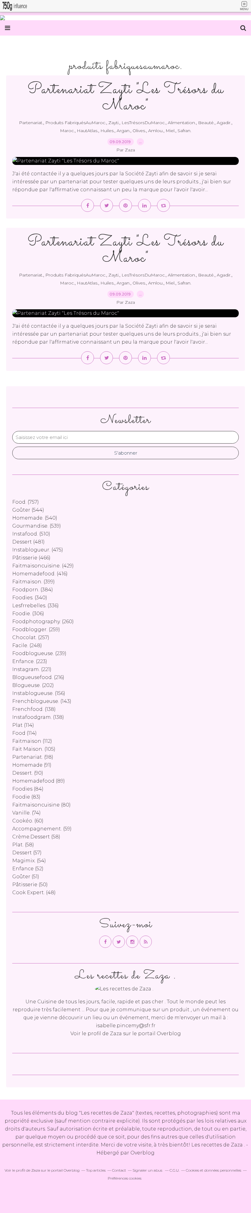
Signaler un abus (148, 1170)
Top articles (96, 1170)
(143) (41, 701)
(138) (34, 709)
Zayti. (113, 122)
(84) (27, 789)
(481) (28, 542)
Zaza (116, 1033)
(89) (38, 781)
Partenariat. (31, 122)
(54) (29, 861)
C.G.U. (174, 1170)
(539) (36, 526)
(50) (30, 884)
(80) (41, 805)
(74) (26, 813)
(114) (23, 725)
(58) (36, 837)
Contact (119, 1170)
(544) (28, 510)
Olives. (139, 130)
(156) (38, 693)
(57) (27, 853)
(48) (34, 892)
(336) (35, 605)
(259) (36, 629)
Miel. (170, 130)
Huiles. (107, 130)
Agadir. (224, 122)
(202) (33, 685)
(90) (27, 773)
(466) (31, 558)
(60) (27, 821)
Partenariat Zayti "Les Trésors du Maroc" (126, 97)
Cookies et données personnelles (213, 1170)
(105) (33, 749)
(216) (38, 677)
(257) (30, 637)
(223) (29, 661)
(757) (25, 502)
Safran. (184, 130)
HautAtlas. (87, 130)
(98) (32, 757)
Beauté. (206, 122)
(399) (33, 582)
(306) (28, 613)
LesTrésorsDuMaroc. (144, 122)
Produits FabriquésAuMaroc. (75, 122)
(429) (43, 566)
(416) (40, 574)
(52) (27, 869)
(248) (27, 645)
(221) (31, 669)
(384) (32, 590)
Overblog (142, 1153)
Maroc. (67, 130)
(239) (39, 653)
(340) (29, 598)
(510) (31, 534)
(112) (32, 741)
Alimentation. (182, 122)
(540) (34, 518)
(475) (37, 550)
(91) (31, 765)
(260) (43, 621)
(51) (25, 876)
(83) (26, 797)
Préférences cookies (124, 1178)
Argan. (123, 130)
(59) (42, 829)
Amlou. (155, 130)
